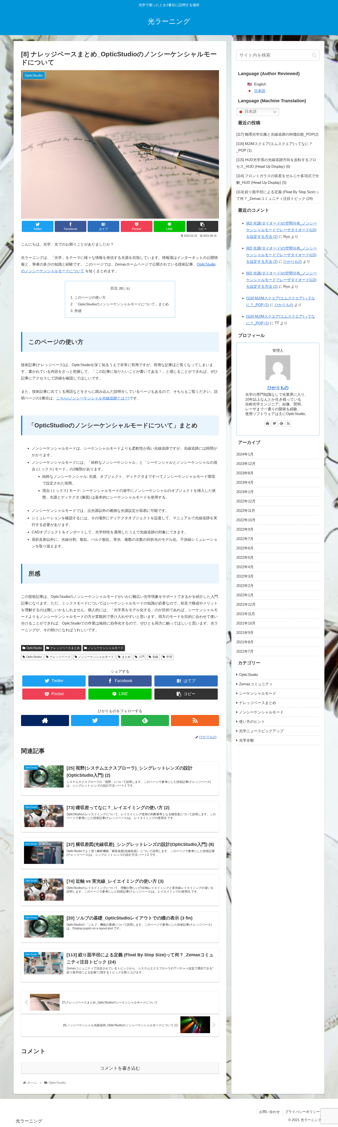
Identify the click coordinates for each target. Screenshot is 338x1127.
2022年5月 (245, 557)
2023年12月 (246, 463)
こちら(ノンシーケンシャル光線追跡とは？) (92, 398)
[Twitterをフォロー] (95, 720)
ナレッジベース (60, 657)
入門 (142, 657)
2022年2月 (245, 586)
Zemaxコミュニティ (256, 684)
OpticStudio (34, 648)
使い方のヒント (252, 721)
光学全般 (246, 740)
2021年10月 (246, 623)
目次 (114, 288)
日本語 (259, 91)
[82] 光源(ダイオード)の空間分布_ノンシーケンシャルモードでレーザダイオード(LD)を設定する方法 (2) (281, 230)
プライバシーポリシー (302, 1112)
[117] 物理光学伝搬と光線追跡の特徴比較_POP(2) (277, 134)
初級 (155, 657)
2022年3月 (245, 576)
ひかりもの (292, 261)
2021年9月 (245, 632)
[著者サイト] (45, 720)
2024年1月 (245, 454)
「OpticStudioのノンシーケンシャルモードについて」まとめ (121, 304)
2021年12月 (246, 604)
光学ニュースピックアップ (261, 731)
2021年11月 (245, 614)
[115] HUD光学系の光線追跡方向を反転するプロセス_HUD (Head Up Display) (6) (276, 163)
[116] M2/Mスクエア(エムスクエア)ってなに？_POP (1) (274, 147)
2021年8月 (245, 642)
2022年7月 (245, 539)
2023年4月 (245, 482)
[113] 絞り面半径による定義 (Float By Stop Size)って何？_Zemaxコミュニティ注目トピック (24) (277, 195)
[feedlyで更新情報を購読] (145, 720)
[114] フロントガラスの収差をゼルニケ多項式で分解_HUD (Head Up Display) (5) (277, 179)
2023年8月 (245, 473)
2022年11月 (245, 510)
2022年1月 (245, 595)
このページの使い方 (90, 297)
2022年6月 (245, 548)
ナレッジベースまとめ (65, 648)
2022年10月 (246, 520)
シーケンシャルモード (257, 693)
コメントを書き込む (120, 1068)
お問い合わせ (269, 1112)
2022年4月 (245, 567)
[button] (314, 55)
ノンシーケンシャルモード (105, 648)
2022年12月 (246, 501)
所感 (77, 311)
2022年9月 (245, 529)
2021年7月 (245, 651)
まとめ (126, 657)
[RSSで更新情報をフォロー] (195, 720)
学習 (169, 657)
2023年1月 (245, 492)
